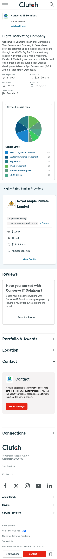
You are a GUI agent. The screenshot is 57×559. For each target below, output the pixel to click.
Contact (33, 554)
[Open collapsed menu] (4, 4)
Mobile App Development (21, 170)
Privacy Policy (8, 525)
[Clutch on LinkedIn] (49, 486)
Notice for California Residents (16, 536)
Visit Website (12, 554)
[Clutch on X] (16, 486)
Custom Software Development (24, 157)
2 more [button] (45, 223)
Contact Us (7, 474)
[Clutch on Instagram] (27, 486)
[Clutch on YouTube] (38, 486)
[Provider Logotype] (5, 16)
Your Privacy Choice (11, 531)
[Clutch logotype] (28, 4)
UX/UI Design (16, 175)
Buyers (6, 505)
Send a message (17, 406)
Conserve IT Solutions (24, 15)
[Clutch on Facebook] (5, 486)
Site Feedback (9, 466)
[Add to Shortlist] (50, 554)
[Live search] (52, 4)
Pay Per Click (15, 161)
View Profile (29, 259)
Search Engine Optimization (22, 152)
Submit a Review (27, 317)
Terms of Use (8, 541)
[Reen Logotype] (11, 204)
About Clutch (9, 497)
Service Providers (11, 512)
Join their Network (18, 26)
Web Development (18, 166)
